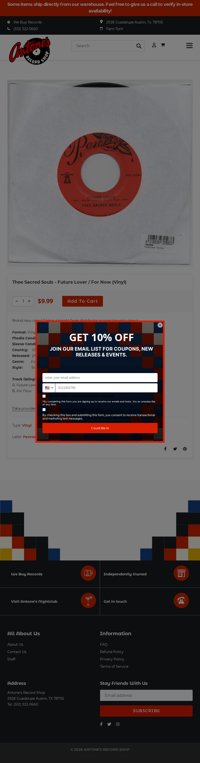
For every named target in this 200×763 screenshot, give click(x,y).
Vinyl (27, 425)
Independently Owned (125, 574)
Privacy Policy (112, 659)
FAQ (104, 644)
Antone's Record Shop (26, 692)
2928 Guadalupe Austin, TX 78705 (35, 698)
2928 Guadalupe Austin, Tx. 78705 (134, 22)
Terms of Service (114, 666)
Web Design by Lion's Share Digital (100, 755)
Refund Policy (112, 652)
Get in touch (115, 601)
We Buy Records (27, 22)
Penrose (30, 437)
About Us (15, 644)
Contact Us (16, 652)
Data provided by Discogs (34, 408)
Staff (11, 659)
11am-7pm (114, 29)
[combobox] (108, 46)
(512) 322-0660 (25, 29)
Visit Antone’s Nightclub (34, 601)
